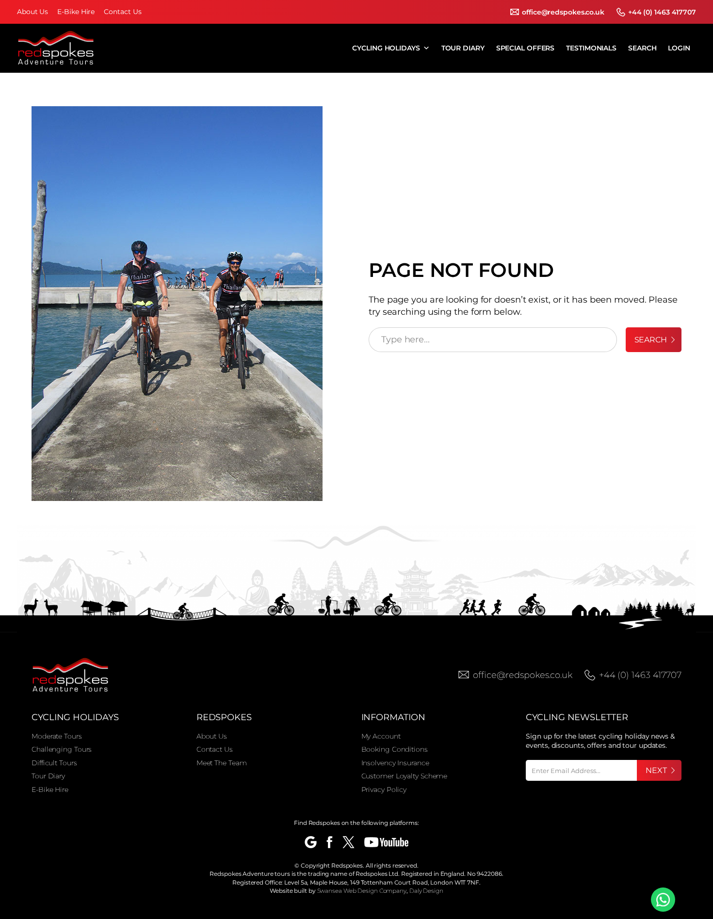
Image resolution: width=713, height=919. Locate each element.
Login (679, 48)
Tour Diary (463, 48)
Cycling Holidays (386, 48)
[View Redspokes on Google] (311, 842)
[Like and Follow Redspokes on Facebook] (329, 842)
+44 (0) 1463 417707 (662, 12)
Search (642, 48)
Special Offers (525, 48)
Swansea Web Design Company (361, 890)
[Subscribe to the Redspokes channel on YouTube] (386, 842)
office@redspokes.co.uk (563, 12)
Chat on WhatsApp (663, 899)
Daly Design (426, 890)
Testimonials (591, 48)
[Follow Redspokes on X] (348, 842)
